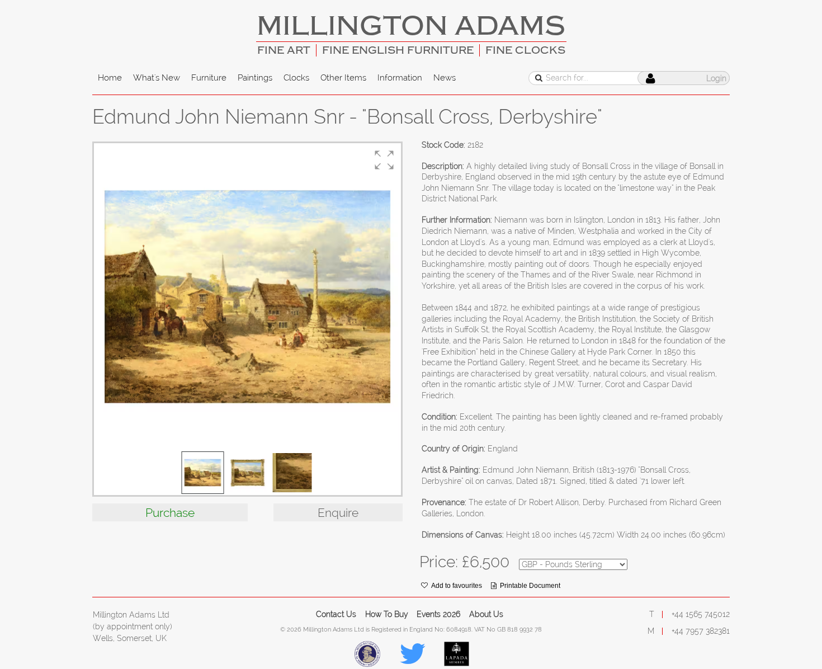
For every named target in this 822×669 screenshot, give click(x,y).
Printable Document (530, 586)
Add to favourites (456, 586)
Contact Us (336, 614)
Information (399, 78)
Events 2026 (438, 614)
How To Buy (386, 614)
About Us (486, 614)
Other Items (343, 78)
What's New (156, 78)
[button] (384, 160)
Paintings (255, 78)
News (444, 78)
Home (110, 78)
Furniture (208, 78)
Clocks (296, 78)
